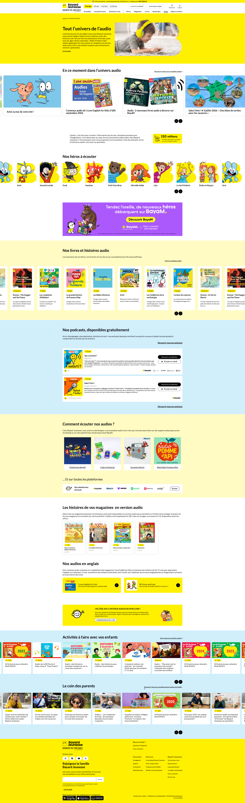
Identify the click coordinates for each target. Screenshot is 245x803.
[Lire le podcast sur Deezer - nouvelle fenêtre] (163, 370)
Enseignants (137, 760)
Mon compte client (152, 763)
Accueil (64, 18)
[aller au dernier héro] (176, 191)
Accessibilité (178, 798)
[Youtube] (79, 758)
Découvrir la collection (169, 357)
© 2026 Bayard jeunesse (174, 796)
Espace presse (172, 763)
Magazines (138, 11)
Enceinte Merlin (137, 467)
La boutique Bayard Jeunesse (155, 760)
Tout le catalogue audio (173, 261)
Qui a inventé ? (90, 356)
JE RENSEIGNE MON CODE (105, 620)
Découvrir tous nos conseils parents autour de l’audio (163, 687)
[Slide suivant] (180, 313)
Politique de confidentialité (157, 796)
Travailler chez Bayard (175, 770)
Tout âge (88, 6)
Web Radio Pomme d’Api (167, 467)
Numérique (156, 11)
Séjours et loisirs (176, 11)
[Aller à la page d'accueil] (72, 12)
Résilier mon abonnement (154, 770)
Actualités (87, 11)
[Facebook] (72, 758)
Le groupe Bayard (173, 767)
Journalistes (137, 767)
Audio (166, 11)
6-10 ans (104, 6)
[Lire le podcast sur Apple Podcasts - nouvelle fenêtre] (178, 371)
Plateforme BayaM (77, 467)
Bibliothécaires (138, 770)
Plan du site (171, 777)
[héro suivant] (180, 191)
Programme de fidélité (153, 767)
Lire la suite (67, 51)
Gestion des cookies (139, 796)
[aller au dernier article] (176, 682)
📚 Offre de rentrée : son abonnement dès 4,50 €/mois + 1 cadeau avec (119, 1)
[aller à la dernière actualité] (176, 121)
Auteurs (135, 763)
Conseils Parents (100, 11)
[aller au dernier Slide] (176, 313)
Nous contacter (138, 749)
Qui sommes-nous (173, 760)
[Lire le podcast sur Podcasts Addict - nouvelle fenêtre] (170, 371)
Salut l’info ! (89, 383)
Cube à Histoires (107, 467)
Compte (180, 7)
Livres (147, 11)
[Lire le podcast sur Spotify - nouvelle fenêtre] (156, 371)
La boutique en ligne (155, 6)
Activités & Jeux (114, 11)
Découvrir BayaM (141, 219)
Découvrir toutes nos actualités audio (167, 71)
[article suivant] (180, 682)
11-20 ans (113, 6)
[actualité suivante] (180, 121)
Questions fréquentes (140, 745)
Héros (128, 11)
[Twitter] (85, 758)
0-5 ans (96, 6)
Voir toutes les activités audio (170, 638)
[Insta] (65, 758)
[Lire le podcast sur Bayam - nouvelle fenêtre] (147, 370)
